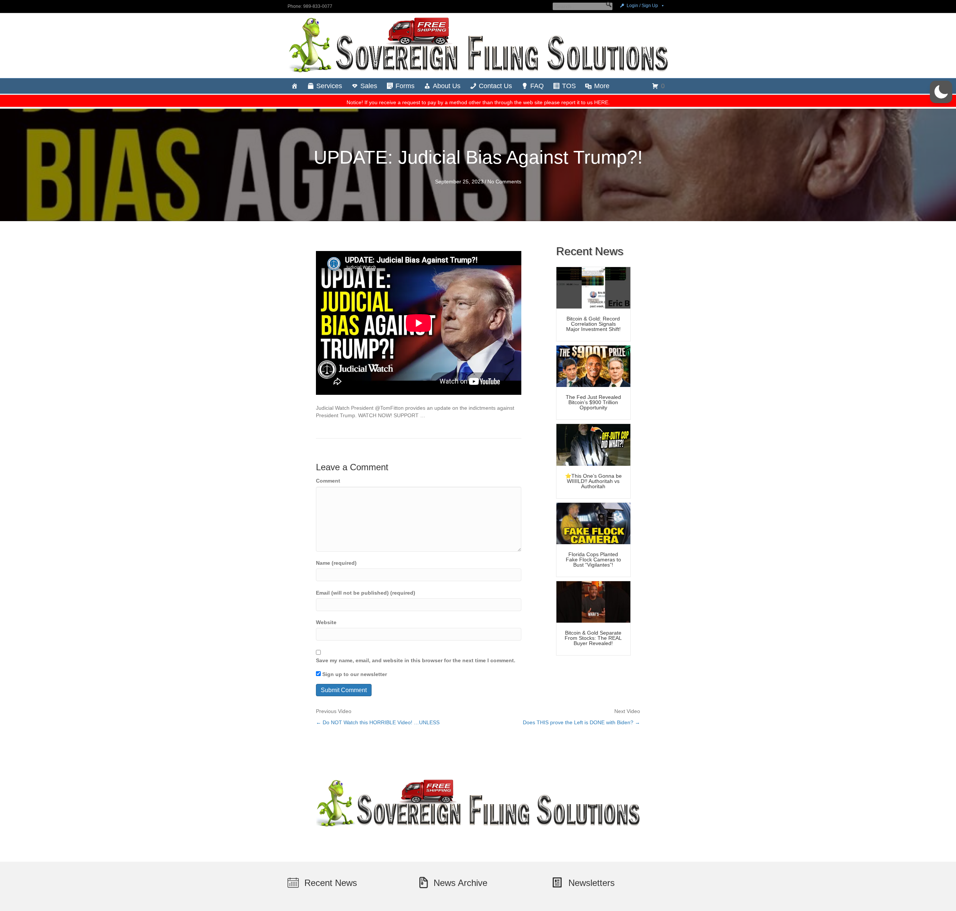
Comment (328, 481)
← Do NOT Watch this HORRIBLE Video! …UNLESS (378, 722)
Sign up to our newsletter (354, 674)
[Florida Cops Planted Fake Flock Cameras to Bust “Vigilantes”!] (593, 523)
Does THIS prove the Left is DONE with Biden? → (581, 722)
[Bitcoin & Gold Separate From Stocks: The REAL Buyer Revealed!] (593, 601)
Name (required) (336, 563)
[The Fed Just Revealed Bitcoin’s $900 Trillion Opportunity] (593, 366)
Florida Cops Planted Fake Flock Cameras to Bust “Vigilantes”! (593, 559)
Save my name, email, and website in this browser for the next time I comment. (415, 660)
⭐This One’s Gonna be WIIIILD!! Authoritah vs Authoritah (593, 481)
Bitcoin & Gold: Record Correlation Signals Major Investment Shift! (593, 324)
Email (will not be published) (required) (365, 593)
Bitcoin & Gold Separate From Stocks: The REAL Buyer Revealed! (593, 638)
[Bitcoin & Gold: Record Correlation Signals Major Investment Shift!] (593, 287)
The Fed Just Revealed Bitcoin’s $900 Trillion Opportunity (593, 402)
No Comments (504, 182)
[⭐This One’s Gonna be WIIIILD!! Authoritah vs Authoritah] (593, 444)
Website (326, 622)
